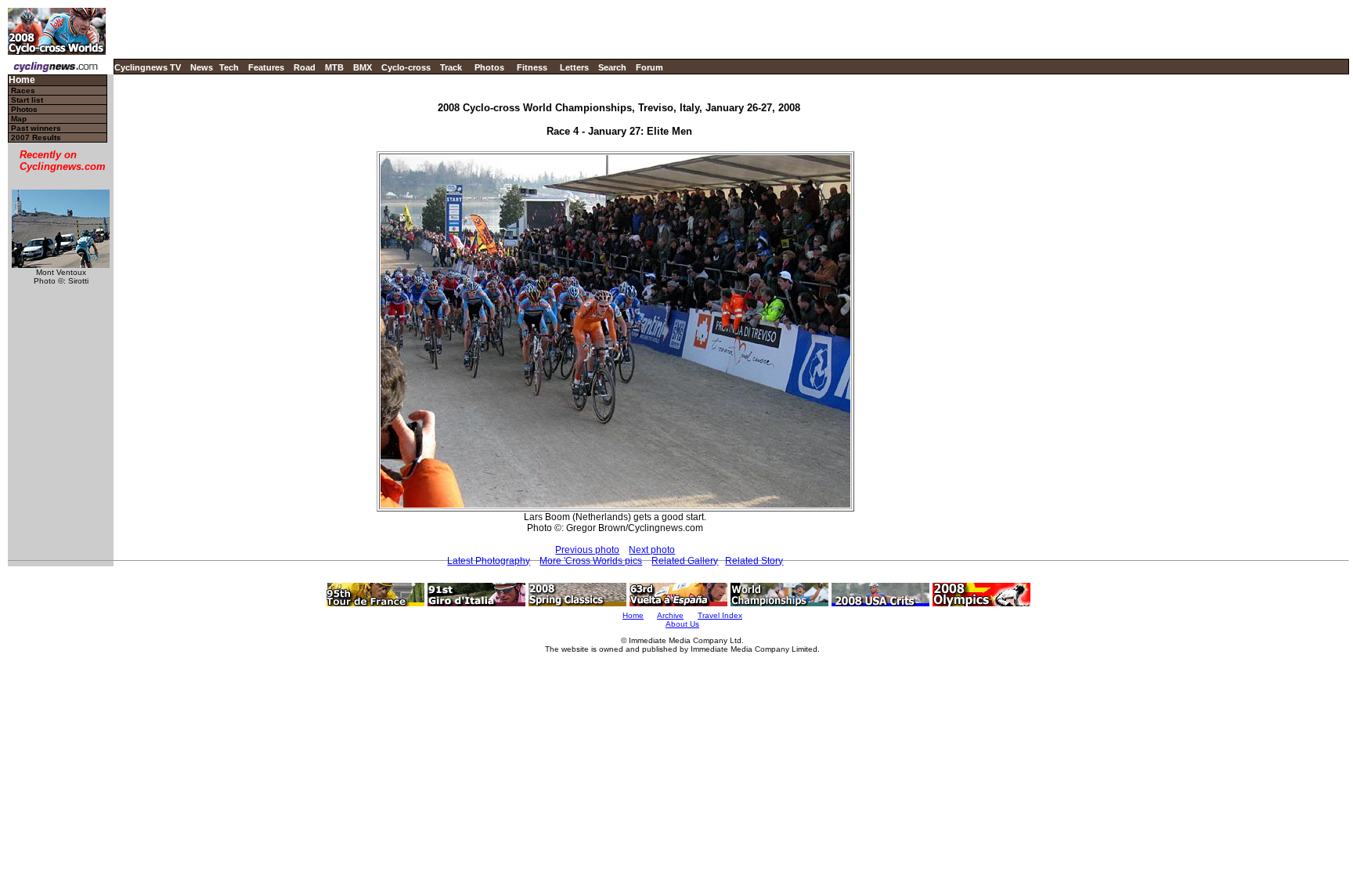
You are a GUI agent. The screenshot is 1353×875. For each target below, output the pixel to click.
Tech (229, 67)
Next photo (652, 549)
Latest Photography (488, 560)
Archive (670, 615)
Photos (489, 67)
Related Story (754, 560)
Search (612, 67)
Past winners (36, 128)
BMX (362, 67)
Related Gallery (684, 560)
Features (266, 67)
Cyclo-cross (406, 67)
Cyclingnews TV (147, 67)
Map (19, 118)
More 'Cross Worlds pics (590, 560)
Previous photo (587, 549)
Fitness (532, 67)
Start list (27, 100)
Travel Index (720, 615)
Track (451, 67)
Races (23, 90)
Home (22, 80)
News (201, 67)
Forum (649, 67)
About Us (682, 624)
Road (305, 67)
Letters (574, 67)
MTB (334, 67)
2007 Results (36, 137)
